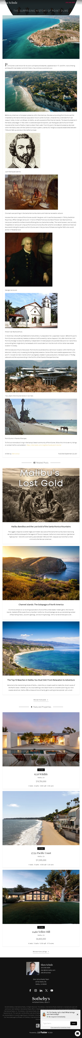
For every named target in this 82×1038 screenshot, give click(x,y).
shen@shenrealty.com (48, 970)
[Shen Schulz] (32, 968)
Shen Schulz (47, 964)
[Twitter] (46, 990)
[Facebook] (30, 990)
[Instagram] (35, 990)
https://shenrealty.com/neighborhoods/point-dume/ (44, 445)
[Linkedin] (41, 990)
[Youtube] (52, 990)
